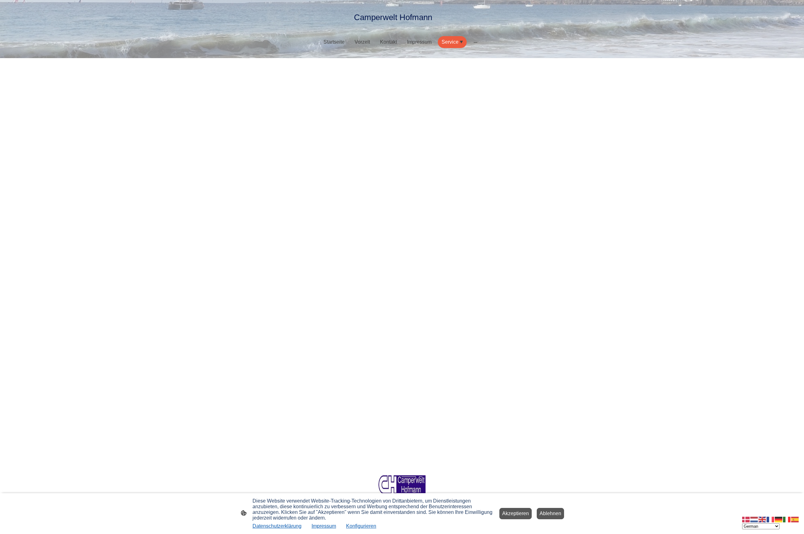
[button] (746, 519)
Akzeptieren (515, 513)
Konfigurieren (361, 526)
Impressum (324, 526)
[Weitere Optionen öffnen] (475, 42)
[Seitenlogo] (402, 28)
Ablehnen (550, 513)
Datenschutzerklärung (277, 526)
